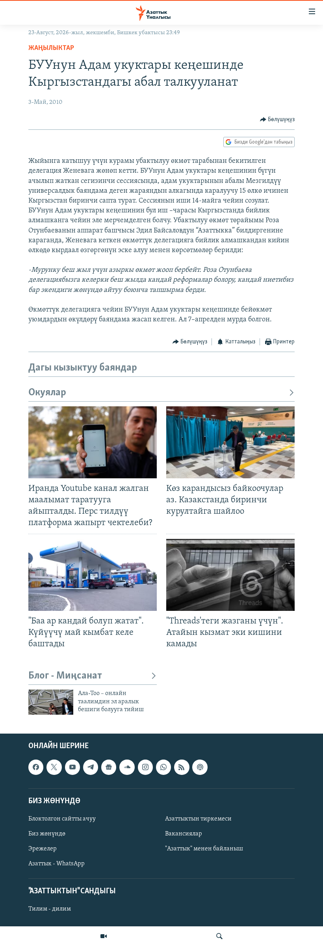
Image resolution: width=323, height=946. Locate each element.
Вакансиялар (183, 834)
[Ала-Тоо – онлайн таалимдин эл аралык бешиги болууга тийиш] (50, 702)
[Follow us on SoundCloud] (126, 767)
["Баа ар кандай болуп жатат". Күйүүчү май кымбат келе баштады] (92, 575)
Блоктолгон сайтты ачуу (62, 819)
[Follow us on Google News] (108, 767)
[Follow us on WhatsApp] (163, 767)
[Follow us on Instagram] (145, 767)
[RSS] (181, 767)
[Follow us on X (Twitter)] (53, 767)
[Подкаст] (199, 767)
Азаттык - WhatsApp (56, 864)
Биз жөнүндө (46, 834)
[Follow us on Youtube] (72, 767)
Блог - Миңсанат (65, 676)
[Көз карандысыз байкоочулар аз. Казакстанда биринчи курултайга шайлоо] (230, 442)
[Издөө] (219, 936)
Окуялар (47, 392)
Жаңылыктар (51, 48)
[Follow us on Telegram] (90, 767)
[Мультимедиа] (103, 936)
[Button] (277, 119)
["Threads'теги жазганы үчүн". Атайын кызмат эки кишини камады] (230, 575)
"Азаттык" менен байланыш (204, 849)
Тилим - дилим (49, 909)
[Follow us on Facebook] (35, 767)
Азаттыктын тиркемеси (198, 819)
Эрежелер (42, 849)
